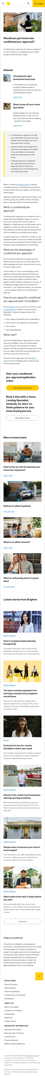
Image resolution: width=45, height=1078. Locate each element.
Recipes (6, 740)
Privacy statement (11, 1040)
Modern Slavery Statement (14, 1044)
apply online (14, 307)
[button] (2, 4)
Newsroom (8, 1017)
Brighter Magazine (9, 636)
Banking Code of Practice (14, 1033)
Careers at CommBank (13, 1010)
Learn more (17, 97)
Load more (22, 921)
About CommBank (11, 1007)
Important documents (12, 1029)
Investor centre (10, 1021)
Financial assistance (12, 991)
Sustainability (9, 1014)
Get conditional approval (22, 388)
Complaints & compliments (14, 995)
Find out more (9, 511)
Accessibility (9, 998)
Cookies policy (9, 1036)
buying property (23, 184)
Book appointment (22, 418)
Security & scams (10, 984)
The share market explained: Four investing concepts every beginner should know (20, 693)
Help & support (10, 988)
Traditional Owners (31, 1056)
